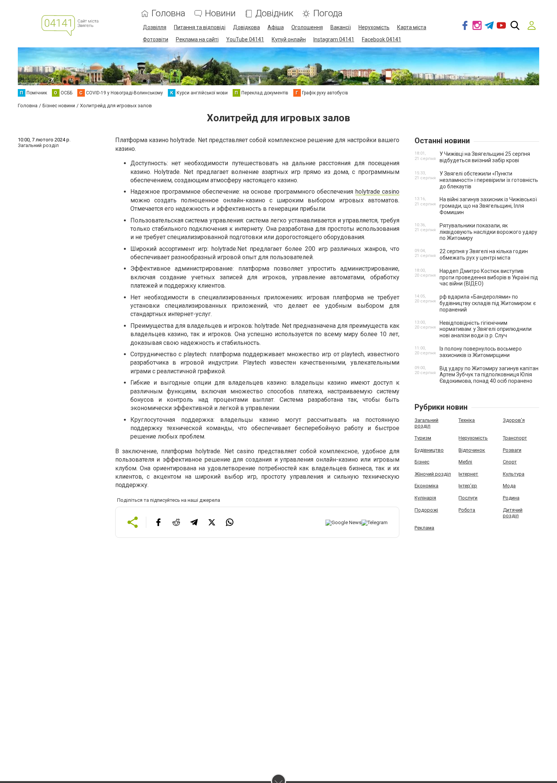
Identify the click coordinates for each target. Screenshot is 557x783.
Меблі (465, 462)
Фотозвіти (155, 39)
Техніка (466, 420)
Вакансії (340, 27)
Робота (466, 510)
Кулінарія (425, 498)
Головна (168, 13)
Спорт (510, 462)
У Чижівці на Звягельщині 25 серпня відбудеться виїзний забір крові (485, 157)
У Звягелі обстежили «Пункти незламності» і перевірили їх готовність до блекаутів (489, 180)
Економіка (426, 486)
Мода (509, 486)
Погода (328, 13)
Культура (513, 474)
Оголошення (307, 27)
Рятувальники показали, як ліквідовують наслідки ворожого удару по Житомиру (488, 231)
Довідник (274, 13)
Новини (220, 13)
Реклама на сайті (197, 39)
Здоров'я (514, 420)
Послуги (467, 498)
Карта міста (411, 27)
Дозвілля (154, 27)
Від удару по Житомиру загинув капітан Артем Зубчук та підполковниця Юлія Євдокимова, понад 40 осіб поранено (489, 374)
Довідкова (246, 27)
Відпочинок (471, 450)
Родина (511, 498)
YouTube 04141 (245, 39)
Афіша (276, 27)
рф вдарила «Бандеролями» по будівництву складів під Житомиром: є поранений (488, 303)
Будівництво (429, 450)
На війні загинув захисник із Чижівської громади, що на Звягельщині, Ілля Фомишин (488, 205)
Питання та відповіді (199, 27)
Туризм (423, 438)
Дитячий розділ (513, 513)
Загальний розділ (426, 423)
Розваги (512, 450)
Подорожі (426, 510)
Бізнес (422, 462)
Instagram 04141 (333, 39)
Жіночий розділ (433, 474)
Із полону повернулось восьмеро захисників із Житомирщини (481, 352)
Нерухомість (374, 27)
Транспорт (515, 438)
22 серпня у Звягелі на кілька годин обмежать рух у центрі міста (484, 254)
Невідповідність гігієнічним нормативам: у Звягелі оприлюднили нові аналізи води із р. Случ (486, 329)
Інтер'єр (467, 486)
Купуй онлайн (289, 39)
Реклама (424, 528)
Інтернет (468, 474)
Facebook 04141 (381, 39)
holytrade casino (377, 191)
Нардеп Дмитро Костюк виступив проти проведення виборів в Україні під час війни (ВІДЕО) (489, 277)
